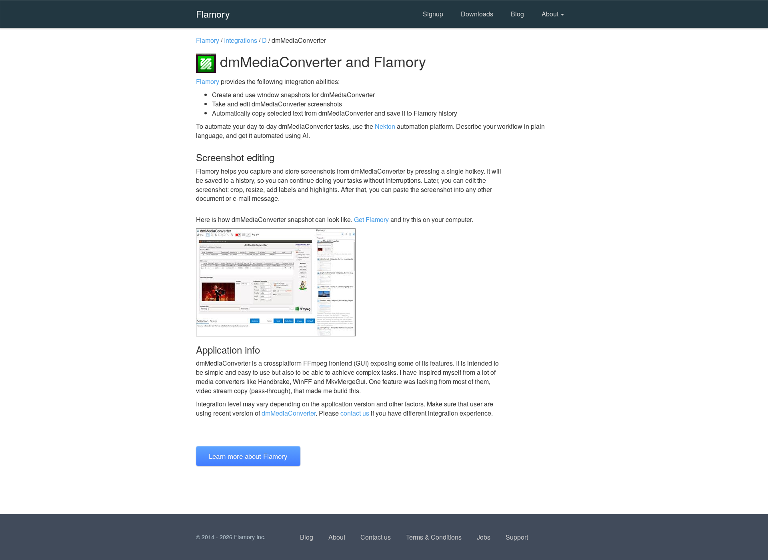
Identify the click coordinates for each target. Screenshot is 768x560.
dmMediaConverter (289, 413)
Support (517, 537)
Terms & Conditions (434, 537)
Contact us (375, 537)
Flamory (213, 13)
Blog (517, 13)
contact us (354, 413)
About (551, 13)
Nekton (385, 126)
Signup (433, 13)
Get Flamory (371, 219)
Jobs (483, 537)
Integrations (240, 40)
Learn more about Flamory (248, 456)
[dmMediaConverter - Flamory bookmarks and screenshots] (351, 282)
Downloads (477, 13)
